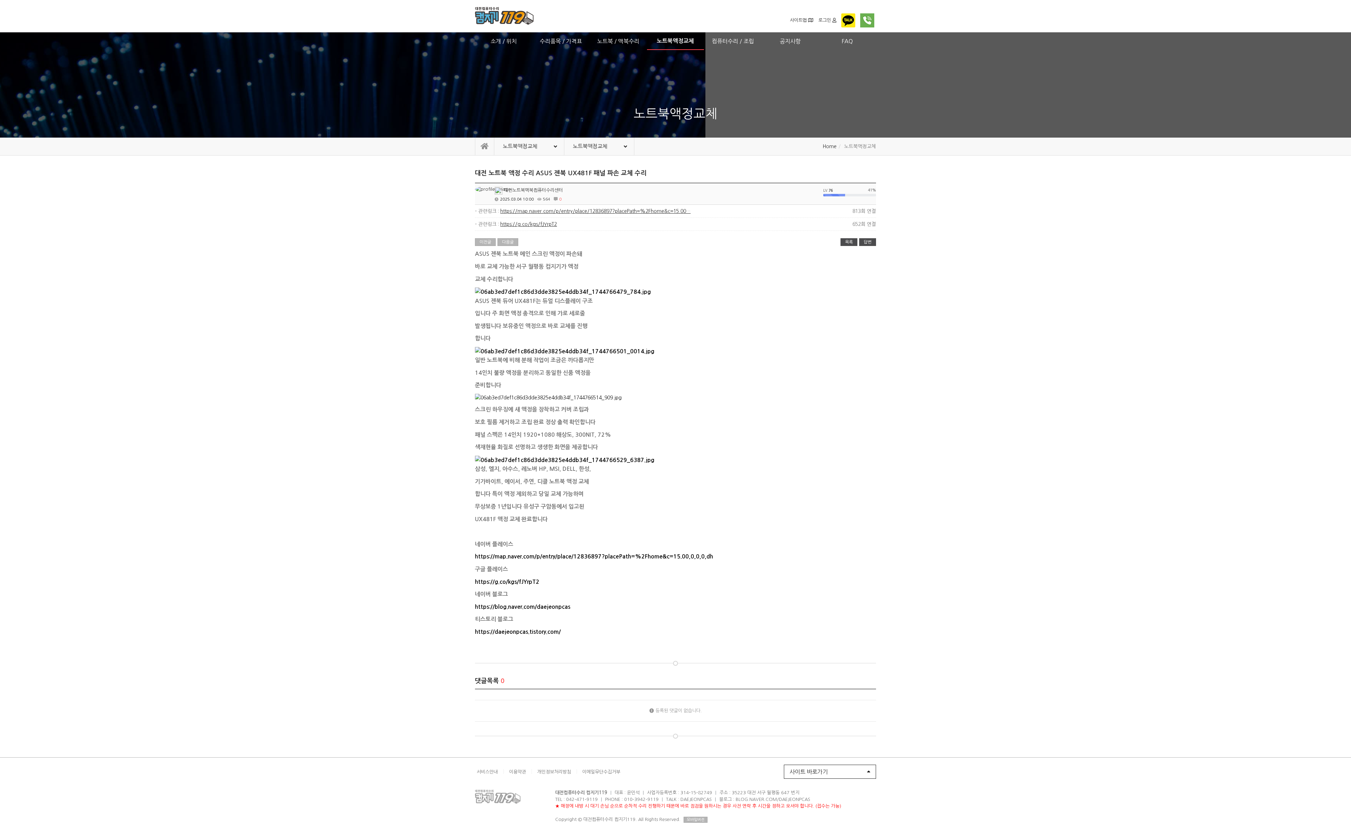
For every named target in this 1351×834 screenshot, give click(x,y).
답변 (867, 242)
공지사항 (790, 41)
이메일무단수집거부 (601, 772)
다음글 (508, 242)
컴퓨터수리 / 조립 (733, 41)
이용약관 (517, 772)
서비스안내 (487, 772)
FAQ (847, 41)
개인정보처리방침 (554, 772)
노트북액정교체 (675, 41)
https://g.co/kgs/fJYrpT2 (528, 224)
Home (830, 146)
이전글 (485, 242)
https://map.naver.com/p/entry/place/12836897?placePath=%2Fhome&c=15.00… (595, 211)
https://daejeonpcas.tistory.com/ (518, 631)
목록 (849, 242)
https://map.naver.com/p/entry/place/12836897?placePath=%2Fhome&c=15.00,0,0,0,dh (594, 556)
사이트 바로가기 (808, 772)
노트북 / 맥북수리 (618, 41)
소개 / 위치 (503, 41)
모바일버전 (695, 820)
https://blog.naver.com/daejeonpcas (522, 606)
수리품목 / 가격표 (561, 41)
